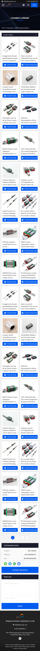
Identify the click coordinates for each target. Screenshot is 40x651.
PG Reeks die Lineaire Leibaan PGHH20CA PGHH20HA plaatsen (29, 275)
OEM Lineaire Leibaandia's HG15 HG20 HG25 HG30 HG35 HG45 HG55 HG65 (27, 246)
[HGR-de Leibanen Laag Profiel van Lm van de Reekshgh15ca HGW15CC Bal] (10, 232)
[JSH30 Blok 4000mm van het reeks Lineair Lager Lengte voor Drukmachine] (29, 77)
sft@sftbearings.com (9, 1)
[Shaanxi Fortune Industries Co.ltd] (9, 5)
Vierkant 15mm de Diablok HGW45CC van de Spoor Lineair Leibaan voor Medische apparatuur (10, 184)
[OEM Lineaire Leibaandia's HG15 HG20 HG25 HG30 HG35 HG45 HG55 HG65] (29, 232)
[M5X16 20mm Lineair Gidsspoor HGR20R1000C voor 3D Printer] (10, 139)
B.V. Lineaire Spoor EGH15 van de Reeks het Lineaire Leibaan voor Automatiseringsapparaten (30, 215)
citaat (34, 5)
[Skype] (10, 563)
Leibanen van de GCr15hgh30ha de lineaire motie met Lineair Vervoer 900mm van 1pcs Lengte (29, 184)
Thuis (3, 28)
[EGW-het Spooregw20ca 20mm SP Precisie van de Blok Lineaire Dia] (29, 108)
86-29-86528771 (33, 1)
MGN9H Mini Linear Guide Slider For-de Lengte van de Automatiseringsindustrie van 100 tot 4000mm (11, 277)
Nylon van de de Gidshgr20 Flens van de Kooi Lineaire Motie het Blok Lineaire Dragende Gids (29, 60)
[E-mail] (19, 563)
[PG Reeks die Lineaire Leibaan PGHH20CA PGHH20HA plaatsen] (29, 263)
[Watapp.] (14, 564)
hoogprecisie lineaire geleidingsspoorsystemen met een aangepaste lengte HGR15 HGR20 (11, 60)
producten (10, 28)
